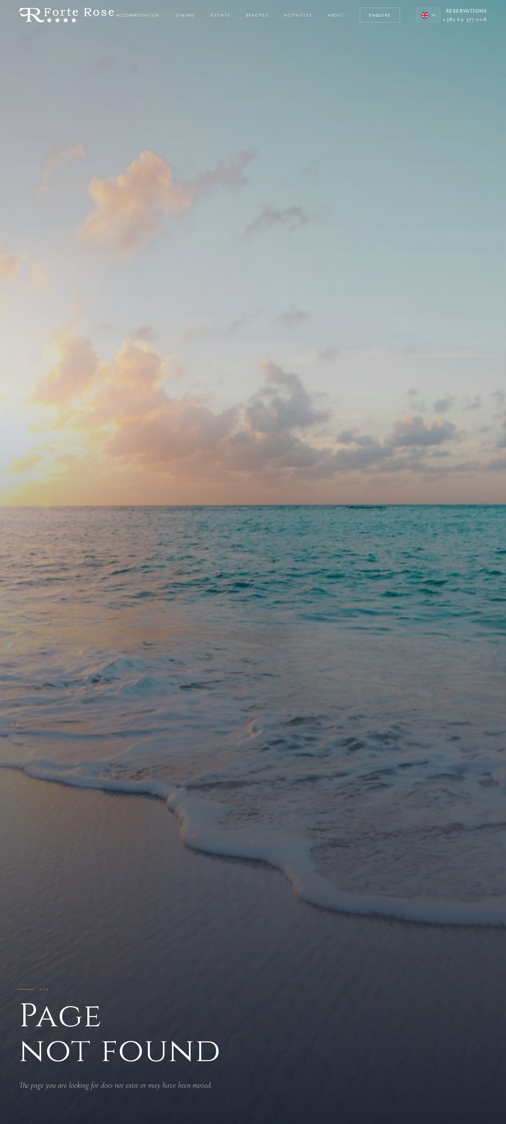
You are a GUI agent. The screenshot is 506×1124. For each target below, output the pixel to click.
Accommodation (138, 15)
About (336, 15)
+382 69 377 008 (465, 19)
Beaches (257, 15)
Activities (298, 15)
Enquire (380, 15)
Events (220, 15)
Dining (185, 15)
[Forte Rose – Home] (66, 15)
